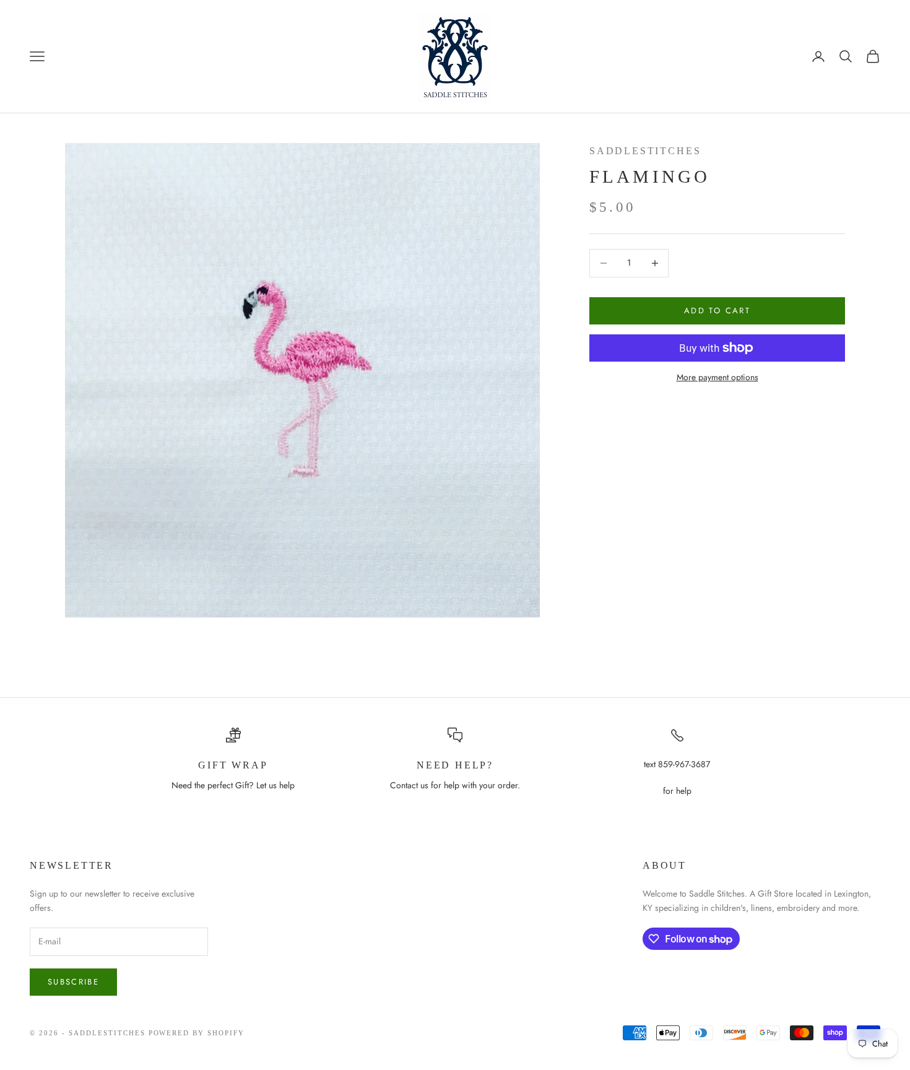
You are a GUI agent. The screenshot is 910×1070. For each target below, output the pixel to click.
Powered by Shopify (197, 1033)
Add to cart (717, 310)
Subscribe (73, 982)
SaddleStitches (645, 151)
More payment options (717, 377)
